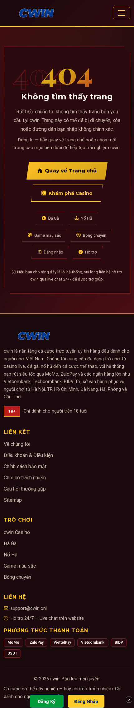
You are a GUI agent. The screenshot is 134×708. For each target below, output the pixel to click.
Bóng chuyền (94, 235)
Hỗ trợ (91, 251)
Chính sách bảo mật (25, 466)
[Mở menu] (121, 13)
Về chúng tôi (17, 444)
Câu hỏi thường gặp (25, 489)
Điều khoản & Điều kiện (28, 455)
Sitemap (13, 500)
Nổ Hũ (86, 218)
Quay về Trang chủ (71, 171)
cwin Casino (17, 532)
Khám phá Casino (71, 193)
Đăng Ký (46, 701)
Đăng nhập (53, 251)
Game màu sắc (47, 235)
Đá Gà (53, 218)
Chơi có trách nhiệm (25, 478)
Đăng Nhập (86, 701)
